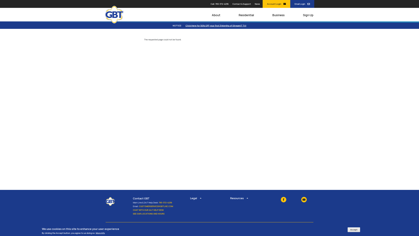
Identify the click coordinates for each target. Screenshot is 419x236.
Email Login (300, 4)
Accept (353, 229)
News (257, 4)
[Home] (115, 14)
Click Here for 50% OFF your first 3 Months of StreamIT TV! (215, 25)
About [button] (216, 15)
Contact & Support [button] (241, 4)
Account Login (274, 4)
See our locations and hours (149, 213)
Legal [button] (193, 198)
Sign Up (308, 15)
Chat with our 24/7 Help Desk (148, 210)
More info (100, 233)
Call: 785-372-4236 (220, 4)
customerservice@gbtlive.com (156, 206)
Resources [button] (237, 198)
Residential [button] (246, 15)
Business (278, 15)
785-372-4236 (165, 202)
